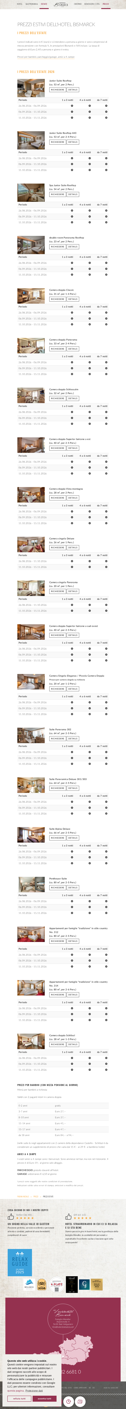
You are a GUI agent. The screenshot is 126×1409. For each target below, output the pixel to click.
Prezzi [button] (106, 4)
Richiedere (57, 90)
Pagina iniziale (23, 1197)
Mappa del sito (65, 1388)
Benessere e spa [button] (92, 4)
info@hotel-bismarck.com (63, 1327)
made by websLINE (110, 1388)
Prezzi (35, 1197)
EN (94, 1388)
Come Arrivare (80, 1388)
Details (72, 90)
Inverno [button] (77, 4)
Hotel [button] (19, 4)
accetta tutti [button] (44, 1398)
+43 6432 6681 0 (63, 1372)
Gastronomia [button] (32, 4)
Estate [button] (44, 4)
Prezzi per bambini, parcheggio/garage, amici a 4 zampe (46, 57)
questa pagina (15, 1390)
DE (90, 1388)
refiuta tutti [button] (19, 1398)
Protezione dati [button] (34, 1390)
